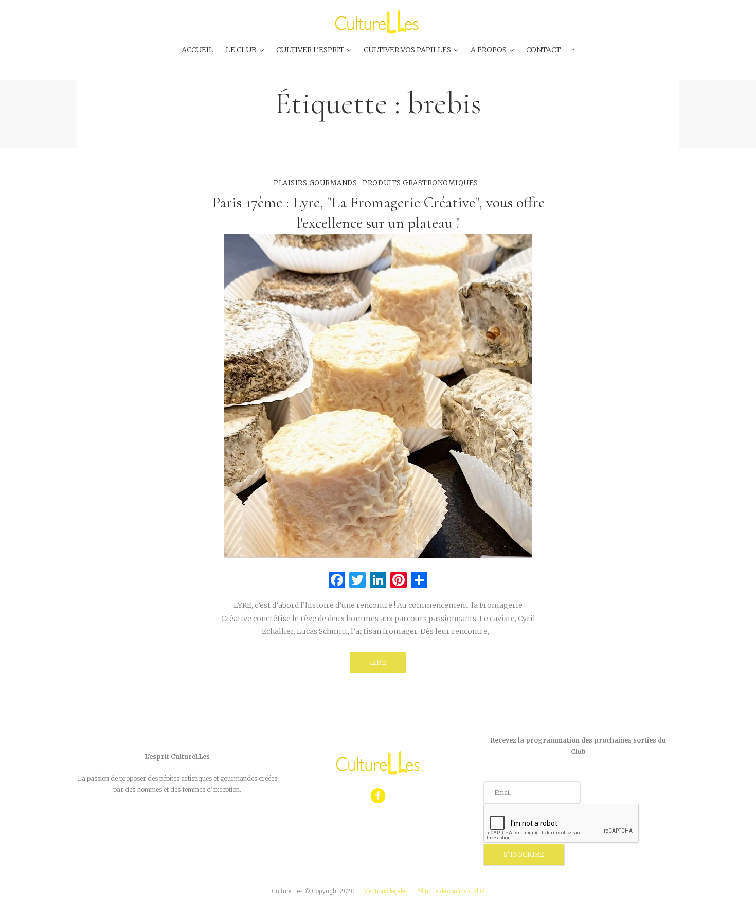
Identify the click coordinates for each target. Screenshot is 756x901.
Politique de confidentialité (449, 891)
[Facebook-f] (378, 795)
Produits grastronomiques (420, 183)
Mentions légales (385, 891)
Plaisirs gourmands (315, 183)
